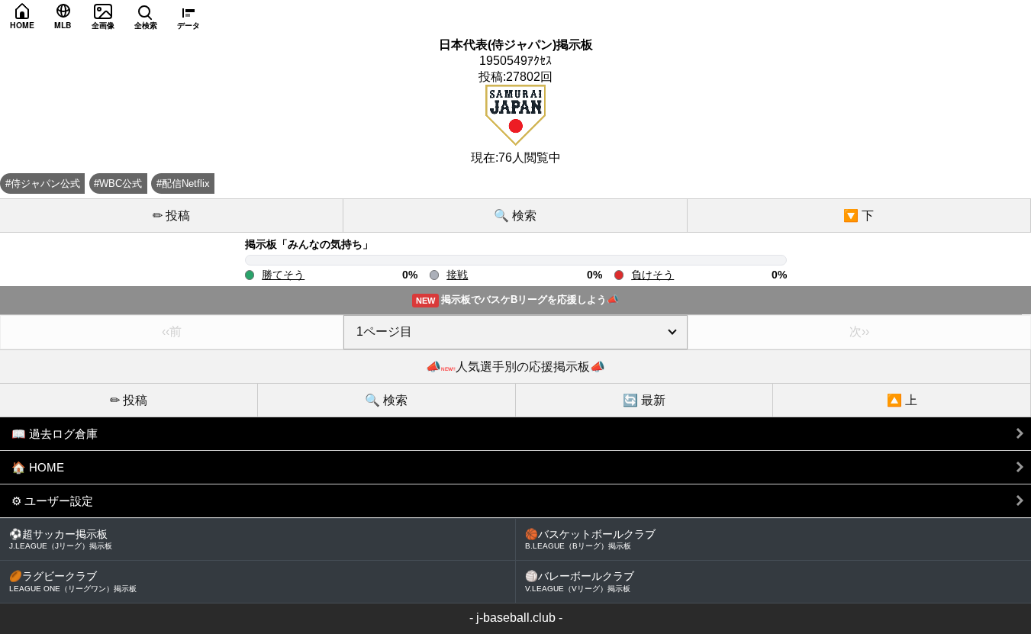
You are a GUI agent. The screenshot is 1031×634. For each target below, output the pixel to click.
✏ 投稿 (171, 215)
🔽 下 (858, 215)
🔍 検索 (515, 215)
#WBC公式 (118, 183)
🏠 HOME (37, 467)
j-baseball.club (516, 617)
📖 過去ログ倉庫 (54, 433)
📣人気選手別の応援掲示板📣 (515, 366)
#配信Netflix (183, 183)
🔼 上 (902, 400)
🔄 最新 (644, 400)
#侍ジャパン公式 (42, 183)
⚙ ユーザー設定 (52, 500)
